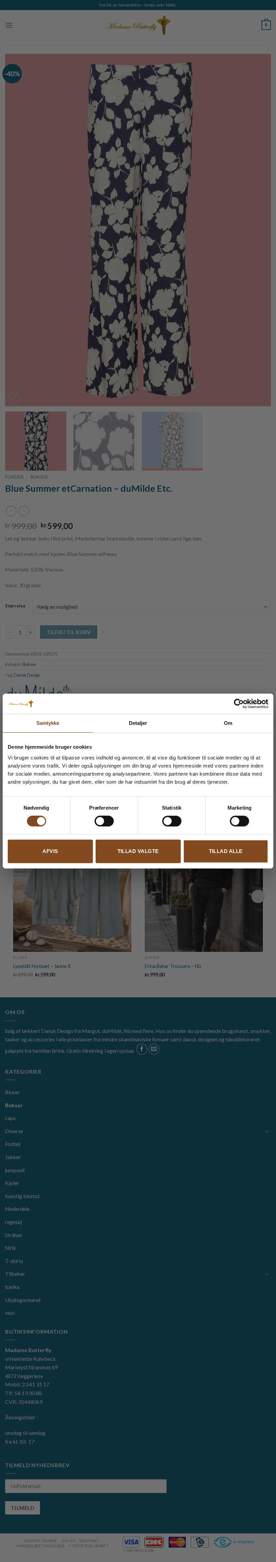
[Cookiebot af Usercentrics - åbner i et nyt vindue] (238, 704)
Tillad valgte (138, 851)
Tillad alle (226, 851)
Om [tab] (228, 723)
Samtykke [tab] (48, 723)
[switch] (104, 821)
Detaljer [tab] (138, 723)
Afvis (50, 851)
